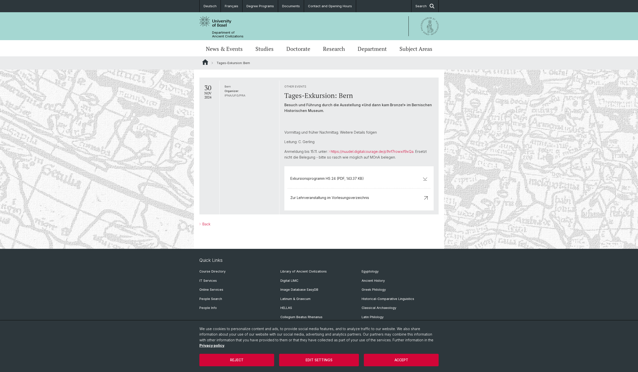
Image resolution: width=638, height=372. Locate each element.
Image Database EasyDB (299, 289)
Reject (236, 360)
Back (205, 224)
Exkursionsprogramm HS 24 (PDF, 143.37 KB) (327, 178)
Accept (401, 360)
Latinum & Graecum (295, 299)
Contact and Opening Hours (330, 6)
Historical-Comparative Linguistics (388, 299)
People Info (208, 308)
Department (372, 48)
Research (334, 48)
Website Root (205, 62)
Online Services (211, 289)
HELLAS (286, 308)
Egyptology (370, 271)
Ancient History (373, 280)
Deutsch (210, 6)
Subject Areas (415, 48)
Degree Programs (260, 6)
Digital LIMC (289, 280)
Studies (264, 48)
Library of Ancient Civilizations (303, 271)
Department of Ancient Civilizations (227, 34)
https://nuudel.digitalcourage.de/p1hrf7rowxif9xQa (372, 151)
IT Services (208, 280)
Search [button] (421, 6)
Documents (291, 6)
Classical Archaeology (379, 308)
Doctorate (298, 48)
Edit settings (319, 360)
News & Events (224, 48)
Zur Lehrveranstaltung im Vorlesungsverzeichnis (329, 197)
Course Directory (212, 271)
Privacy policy (211, 345)
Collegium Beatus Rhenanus (301, 317)
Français (231, 6)
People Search (210, 299)
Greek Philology (374, 289)
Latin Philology (373, 317)
